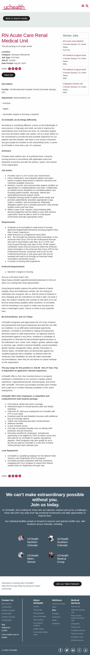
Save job (8, 75)
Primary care (75, 627)
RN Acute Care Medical (73, 41)
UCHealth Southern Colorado (62, 542)
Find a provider (38, 613)
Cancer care (75, 606)
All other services (77, 640)
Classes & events (58, 604)
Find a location (38, 620)
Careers (36, 606)
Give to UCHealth (39, 616)
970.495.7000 (6, 614)
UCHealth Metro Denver (32, 558)
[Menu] (83, 6)
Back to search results (16, 18)
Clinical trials (37, 610)
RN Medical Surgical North (74, 55)
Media (54, 620)
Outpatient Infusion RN (73, 84)
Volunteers (56, 623)
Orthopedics (75, 624)
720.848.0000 (6, 607)
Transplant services (78, 630)
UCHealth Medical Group (62, 558)
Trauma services (77, 634)
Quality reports (38, 629)
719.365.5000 (6, 620)
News (54, 607)
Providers (55, 614)
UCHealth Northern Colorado (32, 542)
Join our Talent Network (67, 584)
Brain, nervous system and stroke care (78, 618)
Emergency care (77, 637)
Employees (56, 617)
